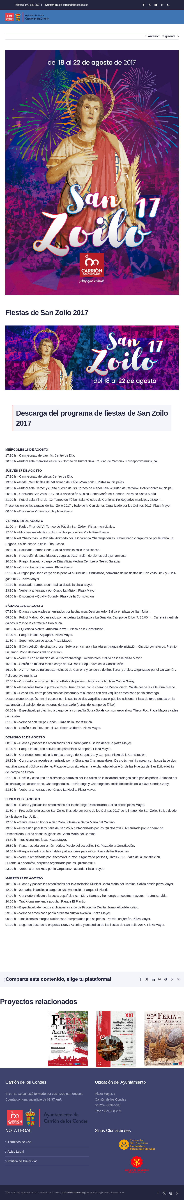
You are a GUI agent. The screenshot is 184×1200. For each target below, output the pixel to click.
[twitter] (149, 5)
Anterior (153, 36)
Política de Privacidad (23, 1161)
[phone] (168, 5)
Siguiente (168, 36)
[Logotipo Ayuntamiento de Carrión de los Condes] (26, 13)
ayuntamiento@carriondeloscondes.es (66, 4)
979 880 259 (32, 4)
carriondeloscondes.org (73, 1192)
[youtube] (156, 5)
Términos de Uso (19, 1142)
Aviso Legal (16, 1151)
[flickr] (162, 5)
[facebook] (143, 5)
